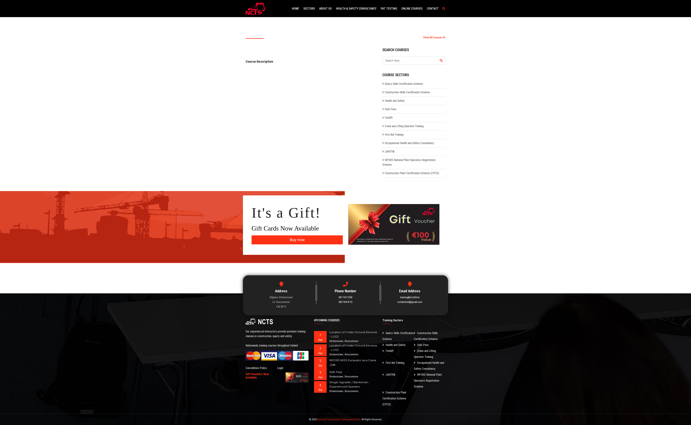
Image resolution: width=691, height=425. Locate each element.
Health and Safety (395, 100)
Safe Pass (390, 109)
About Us (325, 8)
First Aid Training (394, 134)
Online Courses (412, 8)
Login (280, 368)
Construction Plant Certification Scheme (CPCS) (412, 173)
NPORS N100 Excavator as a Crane (352, 360)
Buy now (297, 240)
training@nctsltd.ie (410, 297)
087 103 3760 (345, 297)
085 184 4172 (345, 302)
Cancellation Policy (256, 368)
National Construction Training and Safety (338, 419)
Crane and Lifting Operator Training (404, 126)
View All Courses (433, 37)
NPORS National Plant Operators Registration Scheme (428, 380)
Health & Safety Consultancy (356, 8)
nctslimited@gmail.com (410, 302)
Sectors (309, 8)
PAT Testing (389, 8)
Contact (433, 8)
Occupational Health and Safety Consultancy (409, 143)
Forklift (389, 117)
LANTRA (389, 151)
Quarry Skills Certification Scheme (404, 84)
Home (295, 8)
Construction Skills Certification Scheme (407, 92)
